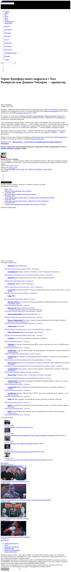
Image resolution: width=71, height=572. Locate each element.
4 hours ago (38, 353)
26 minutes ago (30, 281)
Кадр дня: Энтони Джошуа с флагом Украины (16, 293)
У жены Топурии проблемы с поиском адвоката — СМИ (19, 353)
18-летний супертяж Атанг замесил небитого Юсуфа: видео (20, 317)
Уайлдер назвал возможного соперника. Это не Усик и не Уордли (25, 204)
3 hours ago (39, 335)
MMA (6, 13)
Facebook (17, 148)
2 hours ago (39, 317)
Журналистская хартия (11, 547)
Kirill (9, 399)
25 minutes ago (35, 268)
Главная (6, 11)
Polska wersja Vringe (10, 552)
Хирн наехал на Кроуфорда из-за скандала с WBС (17, 268)
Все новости (5, 463)
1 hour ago (32, 299)
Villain (10, 296)
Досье (6, 20)
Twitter (24, 148)
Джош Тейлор (52, 130)
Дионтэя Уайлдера (50, 116)
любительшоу (12, 326)
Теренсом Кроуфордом (51, 111)
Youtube (3, 148)
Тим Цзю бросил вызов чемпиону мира (14, 281)
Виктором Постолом (37, 139)
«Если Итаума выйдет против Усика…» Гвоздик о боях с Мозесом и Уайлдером (29, 197)
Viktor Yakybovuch (14, 332)
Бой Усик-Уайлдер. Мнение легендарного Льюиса (20, 194)
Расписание (8, 43)
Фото (6, 18)
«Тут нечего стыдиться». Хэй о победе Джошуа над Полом (19, 311)
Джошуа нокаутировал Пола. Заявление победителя (18, 372)
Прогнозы (7, 33)
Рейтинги (7, 36)
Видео (6, 16)
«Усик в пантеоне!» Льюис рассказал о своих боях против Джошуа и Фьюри (24, 274)
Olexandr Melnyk (13, 302)
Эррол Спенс (20, 169)
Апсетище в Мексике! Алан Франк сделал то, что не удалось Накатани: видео (24, 329)
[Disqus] (35, 233)
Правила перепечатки (11, 543)
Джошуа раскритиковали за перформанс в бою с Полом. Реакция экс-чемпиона (29, 435)
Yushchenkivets (12, 272)
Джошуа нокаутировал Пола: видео (13, 305)
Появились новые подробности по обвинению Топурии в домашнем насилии (24, 359)
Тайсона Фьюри (38, 116)
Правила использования (12, 550)
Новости (7, 26)
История (7, 56)
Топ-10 (6, 39)
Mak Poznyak (12, 308)
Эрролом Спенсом (22, 113)
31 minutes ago (39, 287)
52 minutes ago (33, 293)
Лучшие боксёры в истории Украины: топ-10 (18, 427)
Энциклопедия (9, 21)
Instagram (10, 148)
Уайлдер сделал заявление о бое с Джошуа (17, 191)
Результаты (7, 46)
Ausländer (11, 338)
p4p (5, 15)
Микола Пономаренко (15, 314)
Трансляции (8, 23)
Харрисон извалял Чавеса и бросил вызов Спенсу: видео (19, 287)
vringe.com (12, 167)
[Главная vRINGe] (5, 1)
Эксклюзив (8, 29)
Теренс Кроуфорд (9, 169)
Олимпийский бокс (10, 53)
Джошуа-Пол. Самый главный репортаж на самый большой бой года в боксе (24, 378)
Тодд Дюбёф (29, 169)
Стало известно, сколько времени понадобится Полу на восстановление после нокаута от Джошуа (30, 366)
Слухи (16, 186)
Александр (11, 290)
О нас (6, 545)
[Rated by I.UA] (23, 570)
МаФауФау (11, 266)
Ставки (6, 59)
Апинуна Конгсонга (60, 137)
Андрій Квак (12, 350)
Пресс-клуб (8, 49)
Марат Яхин (12, 375)
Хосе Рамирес (19, 132)
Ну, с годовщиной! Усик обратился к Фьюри (18, 443)
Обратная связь (9, 548)
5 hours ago (27, 402)
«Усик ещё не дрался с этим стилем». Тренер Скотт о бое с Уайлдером (26, 201)
